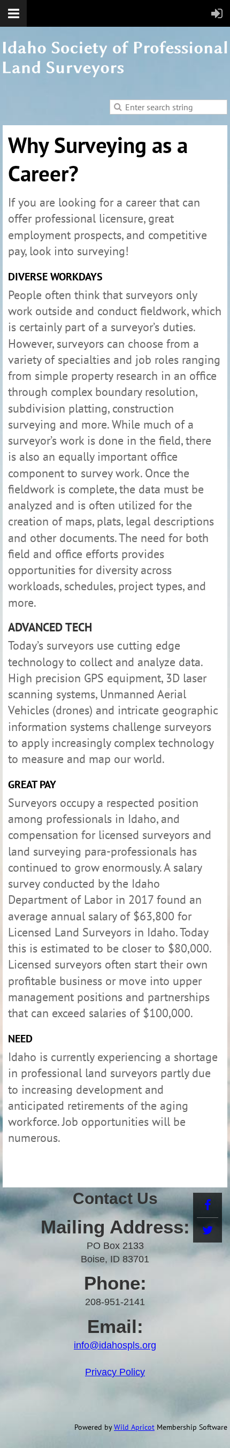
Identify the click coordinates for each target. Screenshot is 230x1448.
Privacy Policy (115, 1372)
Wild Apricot (134, 1427)
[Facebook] (207, 1205)
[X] (207, 1230)
